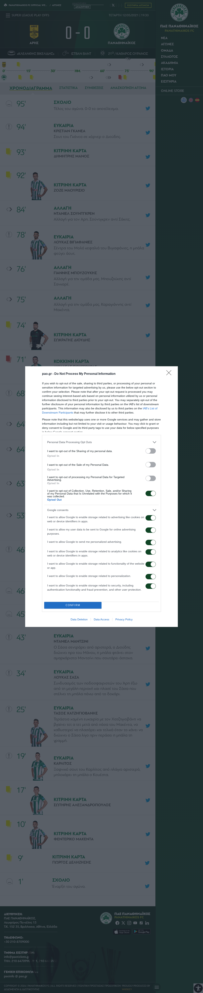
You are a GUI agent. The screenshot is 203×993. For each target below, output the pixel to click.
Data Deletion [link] (79, 619)
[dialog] (101, 496)
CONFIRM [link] (73, 605)
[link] (170, 374)
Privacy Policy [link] (124, 619)
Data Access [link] (101, 619)
